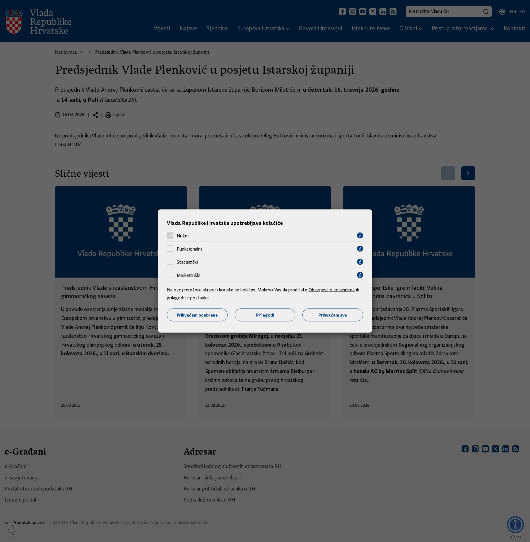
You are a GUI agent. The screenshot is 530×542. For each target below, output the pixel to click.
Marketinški (188, 275)
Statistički (187, 262)
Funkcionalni (189, 249)
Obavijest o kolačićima (332, 290)
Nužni (183, 235)
